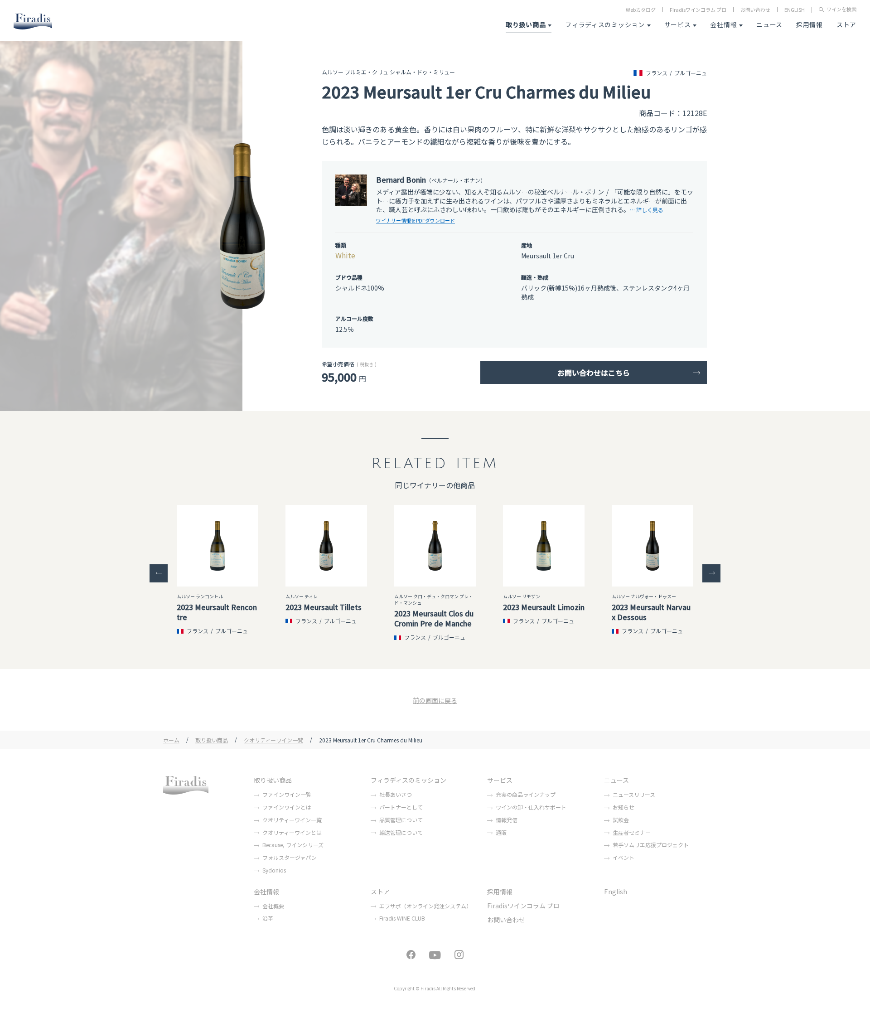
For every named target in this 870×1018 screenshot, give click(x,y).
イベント (623, 857)
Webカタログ (641, 9)
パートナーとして (401, 807)
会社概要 (273, 906)
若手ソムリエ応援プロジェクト (651, 844)
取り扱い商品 (526, 24)
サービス (677, 24)
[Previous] (159, 573)
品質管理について (401, 820)
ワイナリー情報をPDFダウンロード (415, 220)
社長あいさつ (395, 794)
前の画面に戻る (435, 700)
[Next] (711, 573)
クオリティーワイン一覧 (273, 740)
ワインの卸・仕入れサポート (531, 807)
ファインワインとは (286, 807)
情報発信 (506, 820)
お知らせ (623, 807)
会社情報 (723, 24)
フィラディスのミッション (604, 24)
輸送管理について (401, 832)
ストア (846, 24)
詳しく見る (649, 209)
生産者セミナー (632, 832)
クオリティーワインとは (292, 832)
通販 (501, 832)
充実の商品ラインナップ (526, 794)
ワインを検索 (841, 10)
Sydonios (274, 870)
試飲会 (621, 820)
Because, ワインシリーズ (293, 844)
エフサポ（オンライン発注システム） (425, 906)
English (615, 891)
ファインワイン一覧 (286, 794)
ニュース (769, 24)
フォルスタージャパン (289, 857)
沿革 (267, 918)
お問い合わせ (755, 9)
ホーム (171, 740)
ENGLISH (794, 9)
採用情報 (809, 24)
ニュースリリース (634, 794)
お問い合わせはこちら (593, 372)
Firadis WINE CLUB (402, 918)
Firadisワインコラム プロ (698, 9)
